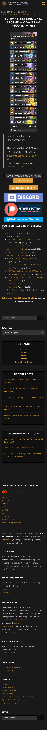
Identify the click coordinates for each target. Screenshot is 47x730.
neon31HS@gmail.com (12, 523)
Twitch (5, 513)
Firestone (6, 589)
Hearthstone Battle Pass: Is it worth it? (20, 448)
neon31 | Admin (8, 652)
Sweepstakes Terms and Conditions (17, 697)
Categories (7, 328)
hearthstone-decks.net (11, 667)
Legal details (7, 687)
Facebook (6, 500)
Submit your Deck (23, 362)
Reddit (23, 355)
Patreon (23, 359)
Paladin (22, 15)
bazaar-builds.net (9, 670)
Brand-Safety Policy (10, 700)
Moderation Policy (10, 703)
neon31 (23, 12)
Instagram (6, 516)
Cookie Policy (8, 694)
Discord (23, 349)
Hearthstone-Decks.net (12, 533)
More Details (7, 626)
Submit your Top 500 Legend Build (18, 298)
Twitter (23, 352)
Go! (40, 318)
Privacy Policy (8, 684)
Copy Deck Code (23, 180)
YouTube (5, 510)
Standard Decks (33, 15)
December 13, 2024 (15, 166)
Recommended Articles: (23, 433)
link (37, 583)
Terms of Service (9, 690)
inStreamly (6, 592)
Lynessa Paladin (11, 15)
